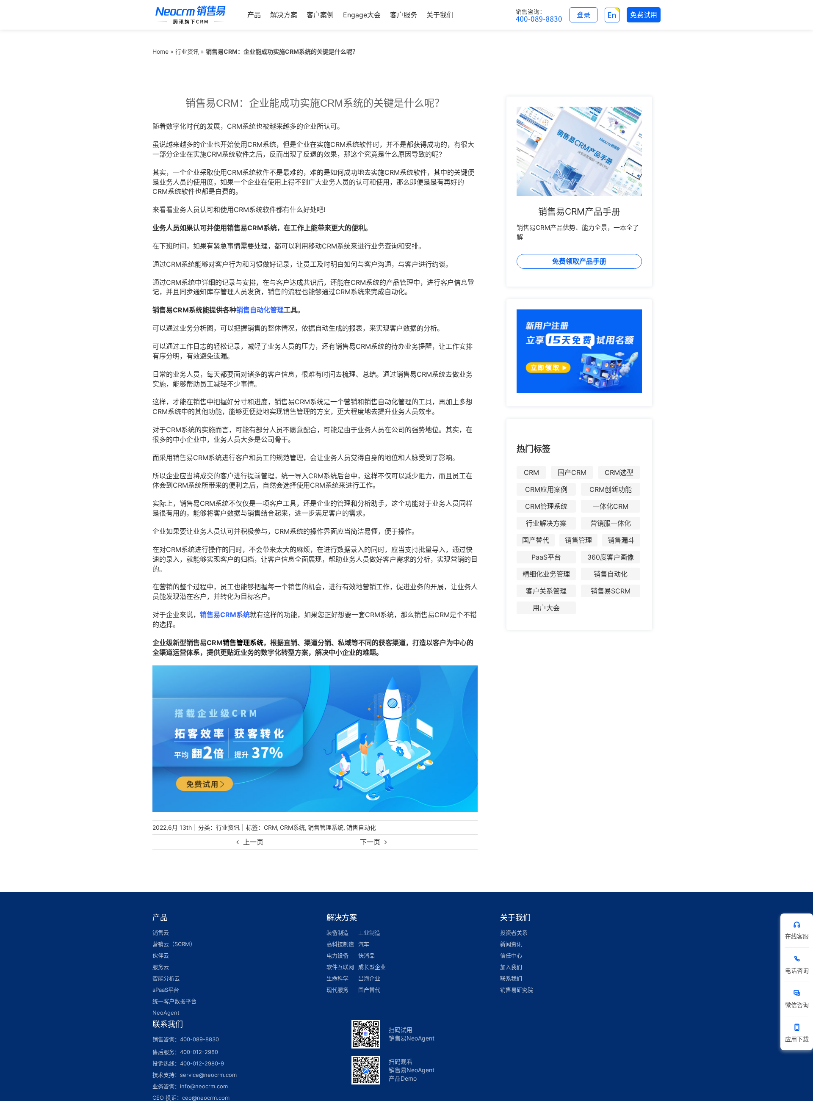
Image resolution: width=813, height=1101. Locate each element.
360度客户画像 (610, 557)
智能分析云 (166, 978)
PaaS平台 (546, 557)
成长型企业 (372, 966)
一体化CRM (610, 506)
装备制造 (337, 932)
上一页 (253, 842)
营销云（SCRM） (174, 944)
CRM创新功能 (610, 489)
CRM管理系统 (546, 506)
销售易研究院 (516, 989)
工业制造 (369, 932)
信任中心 (511, 955)
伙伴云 (160, 955)
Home (160, 51)
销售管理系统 (325, 827)
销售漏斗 (621, 540)
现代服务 (337, 989)
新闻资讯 (511, 944)
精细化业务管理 (546, 574)
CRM (270, 827)
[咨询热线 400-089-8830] (539, 15)
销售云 (160, 932)
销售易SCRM (610, 591)
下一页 (370, 842)
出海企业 (369, 978)
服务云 (160, 966)
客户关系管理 (546, 591)
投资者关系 (514, 932)
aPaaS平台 (165, 989)
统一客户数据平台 (174, 1001)
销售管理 (578, 540)
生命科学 (337, 978)
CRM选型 (619, 472)
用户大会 (546, 608)
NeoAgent (166, 1012)
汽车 (363, 944)
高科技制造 (340, 944)
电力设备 (337, 955)
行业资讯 (187, 51)
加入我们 (511, 966)
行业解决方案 (546, 523)
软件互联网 (340, 966)
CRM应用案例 (546, 489)
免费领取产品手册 (579, 261)
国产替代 (535, 540)
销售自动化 (361, 827)
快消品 (366, 955)
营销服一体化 (610, 523)
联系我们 (511, 978)
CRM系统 (292, 827)
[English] (612, 15)
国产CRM (572, 472)
